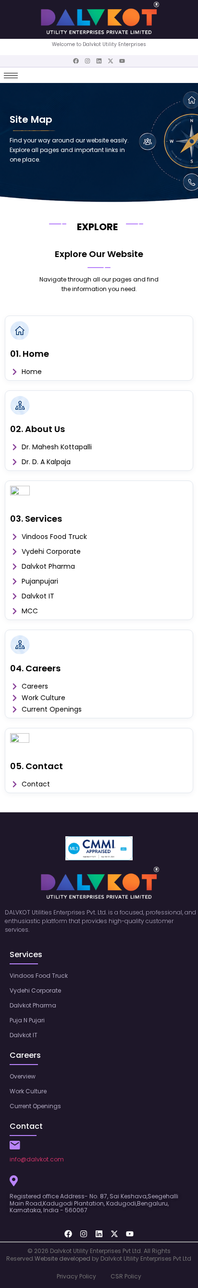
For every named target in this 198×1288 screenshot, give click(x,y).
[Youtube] (122, 61)
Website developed (62, 1258)
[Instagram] (87, 61)
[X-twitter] (110, 61)
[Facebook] (76, 61)
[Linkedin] (99, 61)
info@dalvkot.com (37, 1159)
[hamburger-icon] (11, 75)
